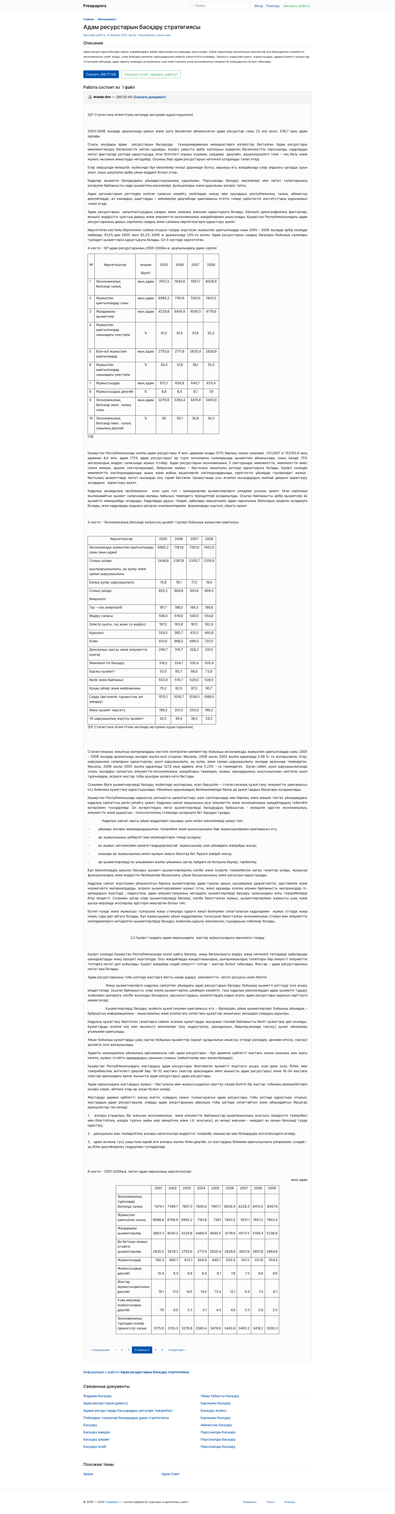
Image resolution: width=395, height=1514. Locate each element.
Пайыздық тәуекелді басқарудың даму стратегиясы (126, 1418)
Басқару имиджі (96, 1432)
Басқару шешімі (96, 1439)
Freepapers (112, 1502)
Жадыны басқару (97, 1396)
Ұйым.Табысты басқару (220, 1396)
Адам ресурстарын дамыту (105, 1403)
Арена (88, 1474)
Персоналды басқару (218, 1432)
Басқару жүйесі (214, 1410)
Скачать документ (149, 97)
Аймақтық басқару (216, 1425)
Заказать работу (296, 6)
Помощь (273, 6)
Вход (259, 6)
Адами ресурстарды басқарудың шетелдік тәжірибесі (127, 1410)
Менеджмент (107, 19)
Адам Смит (170, 1474)
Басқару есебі (94, 1446)
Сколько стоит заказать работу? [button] (151, 74)
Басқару (90, 1425)
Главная (88, 19)
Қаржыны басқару (216, 1403)
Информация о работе (136, 1372)
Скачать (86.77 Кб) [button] (101, 74)
